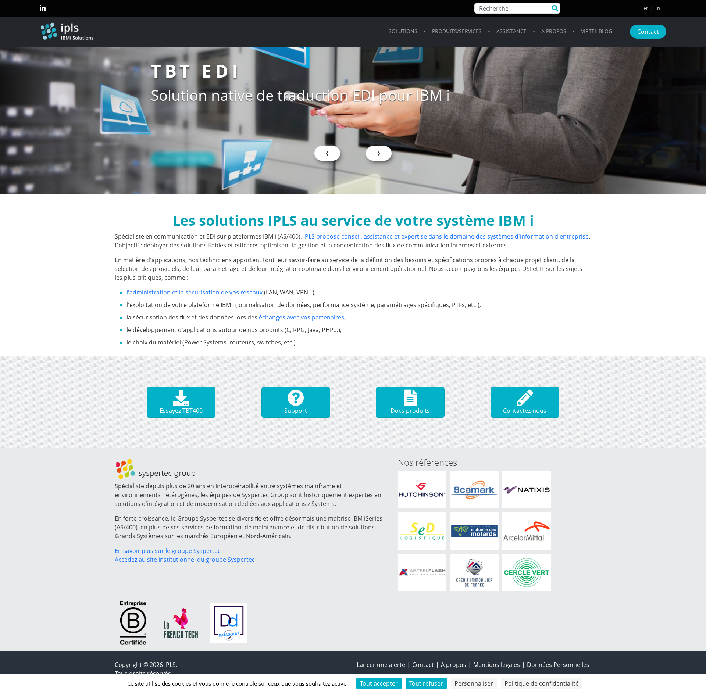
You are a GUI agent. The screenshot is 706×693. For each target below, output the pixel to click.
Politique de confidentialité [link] (541, 683)
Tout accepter (379, 683)
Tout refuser (426, 683)
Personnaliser (473, 683)
